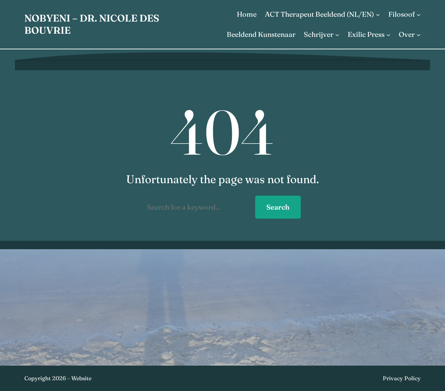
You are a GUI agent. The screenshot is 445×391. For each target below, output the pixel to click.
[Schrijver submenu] (337, 34)
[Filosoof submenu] (418, 14)
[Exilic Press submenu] (388, 34)
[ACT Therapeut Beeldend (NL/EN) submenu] (378, 14)
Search (278, 207)
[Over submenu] (418, 34)
